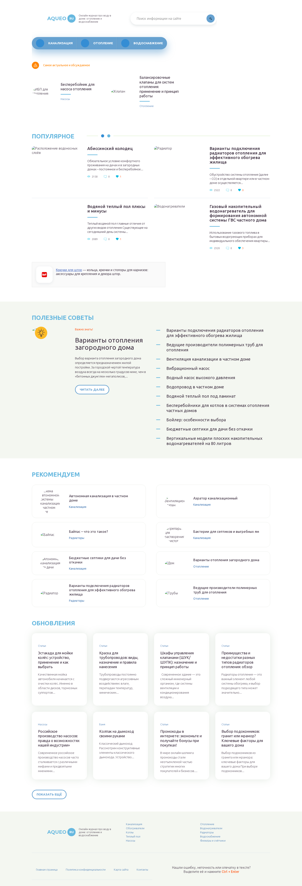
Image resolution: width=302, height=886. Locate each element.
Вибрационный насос (188, 368)
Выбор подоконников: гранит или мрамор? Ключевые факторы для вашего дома (242, 738)
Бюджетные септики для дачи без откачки (209, 429)
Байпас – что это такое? (88, 531)
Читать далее (92, 389)
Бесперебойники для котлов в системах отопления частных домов (217, 408)
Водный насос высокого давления (200, 377)
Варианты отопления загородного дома (109, 344)
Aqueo (60, 18)
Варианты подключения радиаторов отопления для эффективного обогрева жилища (238, 155)
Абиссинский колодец (110, 148)
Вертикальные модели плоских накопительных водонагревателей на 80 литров (214, 441)
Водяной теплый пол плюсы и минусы (116, 208)
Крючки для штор (69, 270)
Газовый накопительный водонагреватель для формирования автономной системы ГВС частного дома (238, 213)
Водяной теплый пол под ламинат (201, 396)
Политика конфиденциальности (86, 869)
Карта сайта (121, 869)
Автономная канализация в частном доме (98, 498)
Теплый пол (133, 836)
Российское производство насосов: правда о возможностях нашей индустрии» (59, 738)
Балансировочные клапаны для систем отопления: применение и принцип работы (159, 86)
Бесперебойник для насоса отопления (78, 86)
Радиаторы (76, 538)
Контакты (142, 869)
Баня (102, 724)
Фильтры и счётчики (213, 840)
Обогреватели (135, 828)
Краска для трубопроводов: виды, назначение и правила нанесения (118, 660)
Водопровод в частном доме (195, 386)
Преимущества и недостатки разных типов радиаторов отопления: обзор (238, 660)
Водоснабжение (148, 43)
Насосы (65, 99)
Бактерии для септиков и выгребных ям (226, 531)
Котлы (130, 832)
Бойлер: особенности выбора (196, 419)
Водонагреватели (211, 828)
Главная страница (47, 869)
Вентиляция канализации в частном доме (208, 359)
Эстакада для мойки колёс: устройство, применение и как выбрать (55, 660)
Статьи (42, 645)
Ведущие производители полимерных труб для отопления (214, 347)
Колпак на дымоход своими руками (116, 733)
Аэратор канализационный (215, 498)
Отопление (103, 43)
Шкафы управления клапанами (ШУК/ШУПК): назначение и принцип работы (178, 660)
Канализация (60, 43)
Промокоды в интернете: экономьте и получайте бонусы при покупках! (181, 738)
